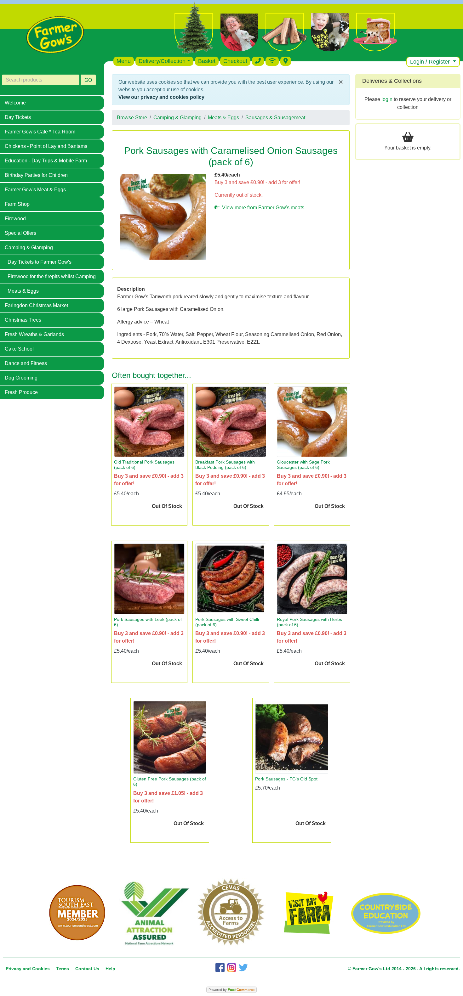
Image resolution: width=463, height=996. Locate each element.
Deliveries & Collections (392, 81)
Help (110, 968)
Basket (206, 61)
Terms (62, 968)
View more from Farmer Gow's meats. (263, 207)
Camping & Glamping (29, 247)
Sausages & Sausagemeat (275, 117)
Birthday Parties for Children (36, 175)
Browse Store (132, 117)
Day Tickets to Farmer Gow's (39, 262)
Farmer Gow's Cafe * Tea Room (40, 131)
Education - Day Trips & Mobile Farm (46, 160)
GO (88, 80)
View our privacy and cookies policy (161, 97)
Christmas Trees (23, 320)
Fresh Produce (21, 392)
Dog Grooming (21, 377)
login (386, 99)
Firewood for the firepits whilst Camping (52, 276)
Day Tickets (18, 117)
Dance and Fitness (26, 363)
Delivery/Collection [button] (162, 61)
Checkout (235, 61)
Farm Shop (17, 204)
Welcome (15, 102)
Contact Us (87, 968)
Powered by (231, 990)
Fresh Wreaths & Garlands (34, 334)
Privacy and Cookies (28, 968)
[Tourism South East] (77, 913)
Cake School (19, 349)
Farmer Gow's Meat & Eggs (35, 189)
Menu (124, 61)
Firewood (15, 218)
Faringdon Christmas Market (36, 305)
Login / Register (430, 62)
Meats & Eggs (23, 291)
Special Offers (20, 233)
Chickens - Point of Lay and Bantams (46, 146)
